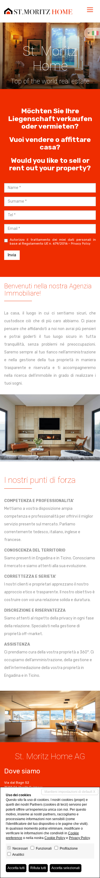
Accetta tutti (16, 868)
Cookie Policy (54, 838)
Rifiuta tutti (38, 868)
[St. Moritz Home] (38, 11)
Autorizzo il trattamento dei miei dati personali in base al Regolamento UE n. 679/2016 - (53, 241)
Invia (12, 255)
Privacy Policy (81, 243)
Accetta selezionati (65, 868)
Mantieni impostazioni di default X (69, 792)
